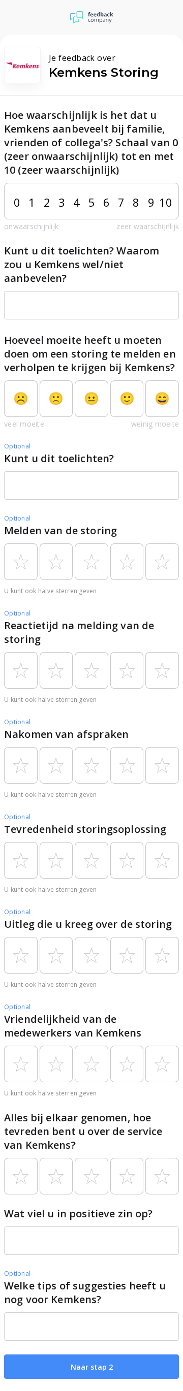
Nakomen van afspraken (66, 734)
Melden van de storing (60, 530)
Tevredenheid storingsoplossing (85, 829)
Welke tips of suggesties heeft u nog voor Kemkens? (85, 1292)
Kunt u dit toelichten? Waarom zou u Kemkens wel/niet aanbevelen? (81, 264)
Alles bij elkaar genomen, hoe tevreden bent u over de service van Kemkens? (83, 1131)
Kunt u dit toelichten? (59, 458)
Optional (17, 446)
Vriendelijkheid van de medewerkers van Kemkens (72, 1026)
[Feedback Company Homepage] (91, 17)
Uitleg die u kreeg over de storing (88, 924)
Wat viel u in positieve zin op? (78, 1213)
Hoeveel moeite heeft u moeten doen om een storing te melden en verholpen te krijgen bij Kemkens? (90, 353)
